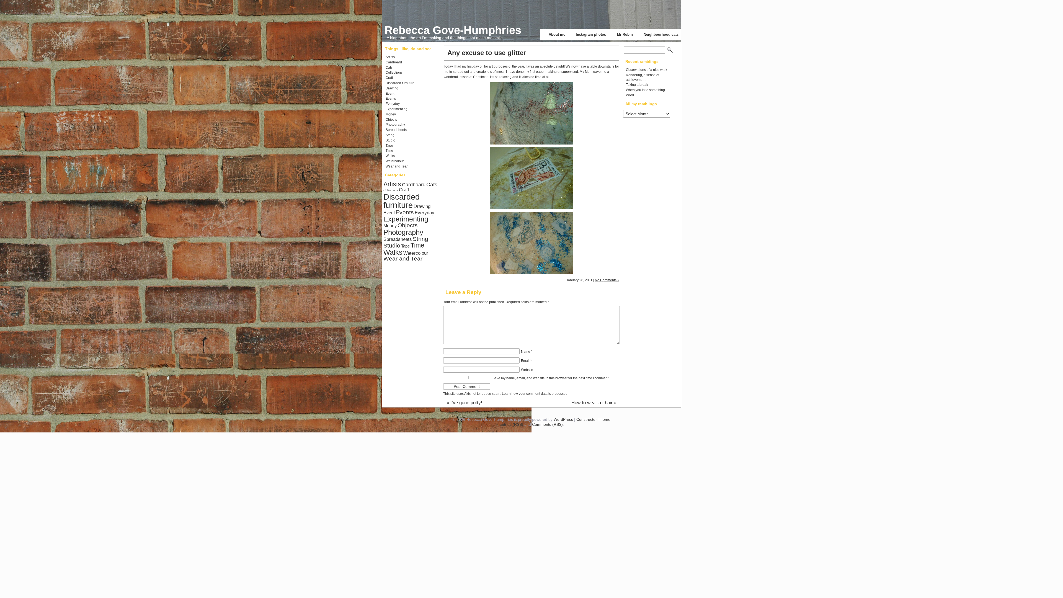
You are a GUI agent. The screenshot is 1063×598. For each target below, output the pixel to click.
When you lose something (645, 90)
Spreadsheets (396, 130)
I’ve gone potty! (464, 402)
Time (389, 151)
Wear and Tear (397, 166)
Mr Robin (625, 34)
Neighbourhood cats (661, 34)
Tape (389, 146)
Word (630, 95)
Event (390, 94)
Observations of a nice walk (646, 70)
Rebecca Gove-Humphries (453, 30)
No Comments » (607, 280)
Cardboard (394, 62)
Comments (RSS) (547, 424)
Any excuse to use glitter (486, 52)
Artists (390, 57)
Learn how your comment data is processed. (535, 394)
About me (557, 34)
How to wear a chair (593, 402)
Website (527, 370)
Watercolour (395, 161)
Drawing (392, 88)
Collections (394, 72)
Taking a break (637, 85)
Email (526, 361)
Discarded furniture (400, 83)
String (390, 135)
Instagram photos (591, 34)
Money (391, 114)
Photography (395, 125)
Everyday (393, 104)
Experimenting (396, 109)
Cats (389, 67)
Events (391, 98)
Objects (391, 120)
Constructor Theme (593, 419)
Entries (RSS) (511, 424)
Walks (390, 156)
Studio (390, 140)
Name (526, 352)
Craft (389, 78)
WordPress (563, 419)
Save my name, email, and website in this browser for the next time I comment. (550, 378)
